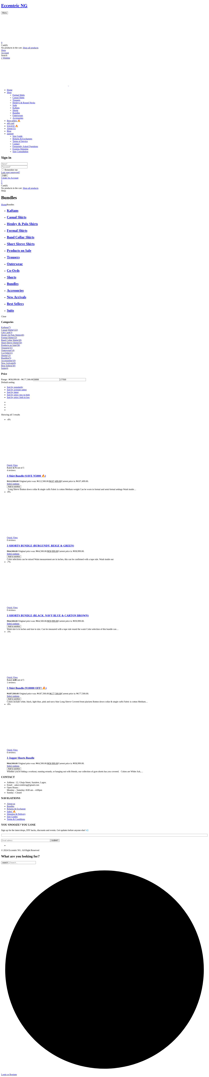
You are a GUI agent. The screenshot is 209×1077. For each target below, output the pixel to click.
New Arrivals (16, 297)
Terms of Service (20, 141)
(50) (20, 342)
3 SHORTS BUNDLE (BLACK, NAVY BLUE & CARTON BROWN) (48, 615)
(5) (10, 358)
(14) (12, 350)
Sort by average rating (17, 389)
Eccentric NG (14, 5)
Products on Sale (19, 250)
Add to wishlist (14, 487)
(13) (9, 355)
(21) (11, 353)
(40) (22, 335)
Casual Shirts (18, 97)
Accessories (18, 118)
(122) (15, 330)
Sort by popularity (15, 387)
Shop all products (30, 48)
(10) (13, 360)
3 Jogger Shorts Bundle (20, 757)
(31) (11, 348)
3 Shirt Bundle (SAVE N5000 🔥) (26, 475)
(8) (14, 363)
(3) (11, 332)
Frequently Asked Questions (25, 146)
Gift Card (5, 332)
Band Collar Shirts (20, 237)
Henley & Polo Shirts (22, 224)
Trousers (16, 100)
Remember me (11, 170)
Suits (15, 105)
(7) (9, 327)
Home (4, 204)
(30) (13, 365)
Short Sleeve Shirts (21, 244)
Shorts (15, 110)
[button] (104, 42)
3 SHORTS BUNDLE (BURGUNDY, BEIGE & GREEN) (40, 545)
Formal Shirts (19, 95)
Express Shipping (20, 149)
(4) (7, 368)
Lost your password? (10, 172)
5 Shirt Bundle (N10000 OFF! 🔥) (26, 688)
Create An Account (9, 178)
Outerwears (18, 115)
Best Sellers (15, 304)
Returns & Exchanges (22, 139)
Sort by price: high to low (18, 397)
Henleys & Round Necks (24, 102)
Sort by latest (12, 392)
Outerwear (15, 264)
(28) (19, 340)
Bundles (16, 113)
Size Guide (17, 136)
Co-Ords (13, 270)
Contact (16, 144)
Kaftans (16, 108)
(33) (15, 337)
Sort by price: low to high (18, 395)
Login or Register (9, 1074)
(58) (18, 345)
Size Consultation (20, 151)
